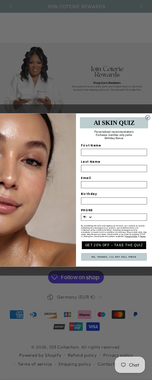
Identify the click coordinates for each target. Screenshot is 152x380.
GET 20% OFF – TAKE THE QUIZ (114, 245)
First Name (91, 146)
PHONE (87, 210)
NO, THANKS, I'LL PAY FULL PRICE (114, 257)
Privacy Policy (131, 236)
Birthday (89, 194)
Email (86, 178)
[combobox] (87, 217)
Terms (142, 236)
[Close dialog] (147, 117)
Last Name (90, 162)
